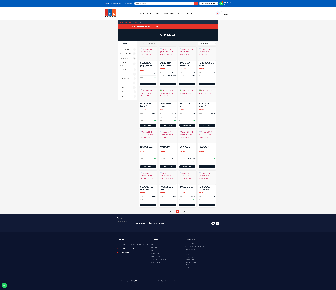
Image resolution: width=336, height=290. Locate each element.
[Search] (196, 3)
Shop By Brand (167, 13)
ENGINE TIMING (127, 74)
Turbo (127, 96)
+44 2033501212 (129, 3)
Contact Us (188, 13)
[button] (4, 285)
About (149, 13)
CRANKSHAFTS (127, 58)
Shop (156, 13)
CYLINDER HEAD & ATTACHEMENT (127, 64)
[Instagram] (217, 223)
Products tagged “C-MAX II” (131, 22)
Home (142, 13)
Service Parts (127, 92)
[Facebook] (213, 223)
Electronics (127, 69)
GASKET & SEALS (127, 83)
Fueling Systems (127, 78)
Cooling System (127, 49)
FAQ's (179, 13)
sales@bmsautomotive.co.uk (113, 3)
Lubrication (127, 87)
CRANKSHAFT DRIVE (127, 54)
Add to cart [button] (148, 84)
